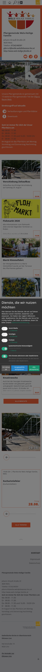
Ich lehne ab (6, 368)
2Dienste (13, 330)
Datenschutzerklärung (20, 322)
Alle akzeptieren (34, 368)
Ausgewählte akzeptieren (19, 368)
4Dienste (13, 336)
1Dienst (12, 350)
